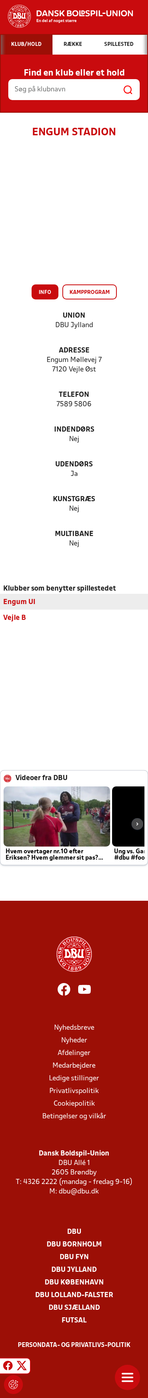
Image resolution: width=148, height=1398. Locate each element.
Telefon (74, 395)
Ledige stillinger (74, 1078)
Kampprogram (89, 292)
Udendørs (74, 464)
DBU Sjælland (74, 1308)
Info (45, 292)
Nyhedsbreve (74, 1028)
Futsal (74, 1320)
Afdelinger (74, 1053)
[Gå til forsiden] (66, 16)
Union (74, 316)
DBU (74, 1232)
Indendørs (74, 429)
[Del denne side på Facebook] (8, 1367)
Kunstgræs (74, 499)
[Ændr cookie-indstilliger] (13, 1384)
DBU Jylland (74, 1270)
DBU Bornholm (74, 1244)
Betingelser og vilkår (74, 1116)
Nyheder (74, 1040)
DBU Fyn (74, 1257)
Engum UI (19, 602)
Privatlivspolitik (74, 1091)
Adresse (74, 350)
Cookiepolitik (74, 1104)
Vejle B (14, 618)
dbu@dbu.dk (79, 1191)
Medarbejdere (74, 1066)
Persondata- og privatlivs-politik (74, 1345)
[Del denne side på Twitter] (22, 1367)
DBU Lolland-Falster (74, 1295)
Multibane (74, 534)
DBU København (74, 1282)
